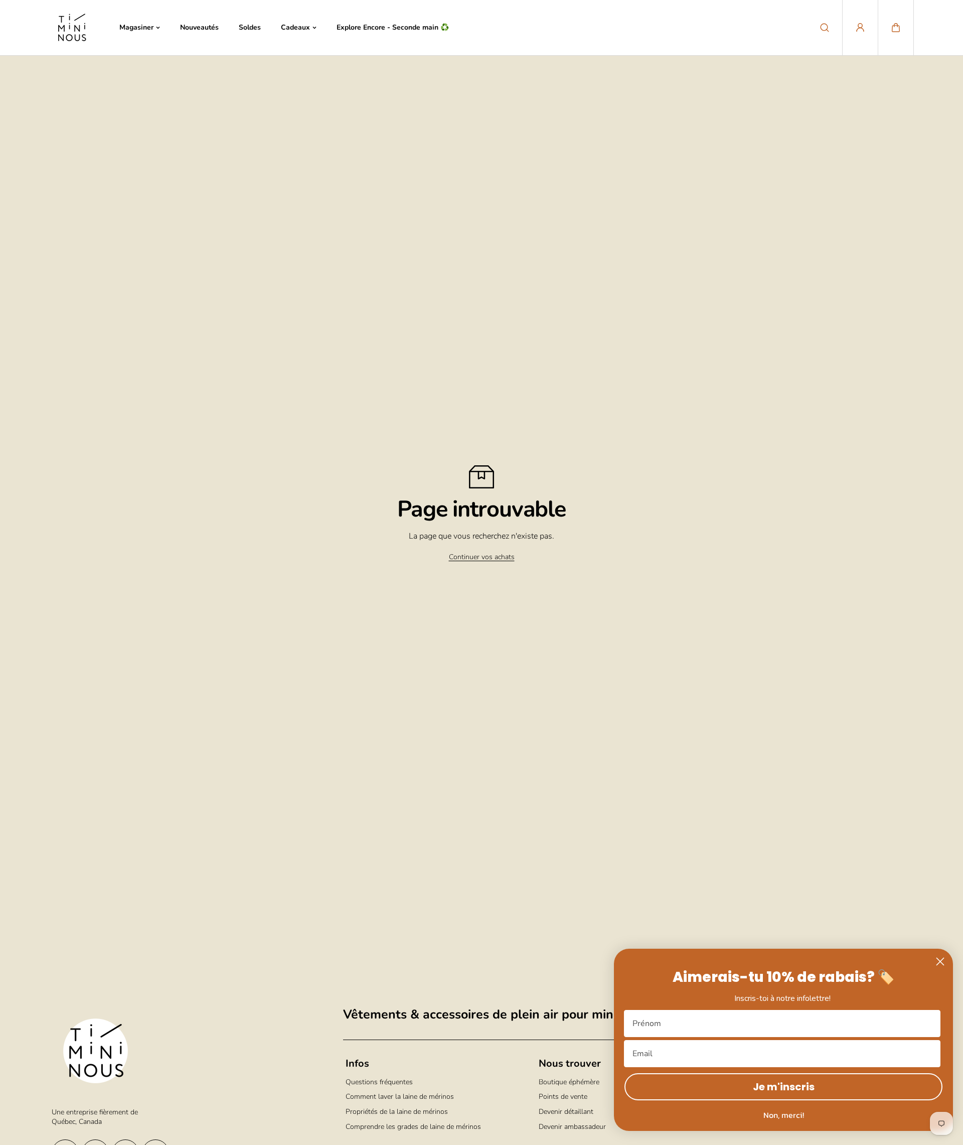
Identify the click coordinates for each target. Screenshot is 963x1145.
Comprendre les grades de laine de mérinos (413, 1126)
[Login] (860, 28)
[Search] (825, 28)
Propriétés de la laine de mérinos (397, 1111)
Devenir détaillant (566, 1111)
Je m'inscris (784, 1087)
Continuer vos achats (482, 557)
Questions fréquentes (379, 1082)
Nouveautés (199, 27)
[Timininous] (71, 27)
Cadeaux (295, 27)
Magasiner (136, 27)
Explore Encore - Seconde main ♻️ (393, 27)
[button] (896, 28)
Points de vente (563, 1096)
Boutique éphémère (569, 1082)
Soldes (250, 27)
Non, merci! (783, 1115)
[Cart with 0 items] (896, 28)
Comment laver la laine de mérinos (400, 1096)
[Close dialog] (940, 961)
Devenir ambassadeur (572, 1126)
